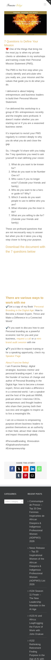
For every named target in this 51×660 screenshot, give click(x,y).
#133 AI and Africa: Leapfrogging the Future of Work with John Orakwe (36, 624)
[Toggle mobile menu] (45, 4)
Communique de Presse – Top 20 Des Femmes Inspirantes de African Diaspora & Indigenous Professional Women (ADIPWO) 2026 (36, 521)
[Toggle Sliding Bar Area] (48, 2)
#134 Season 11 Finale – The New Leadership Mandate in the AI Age (37, 600)
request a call (24, 338)
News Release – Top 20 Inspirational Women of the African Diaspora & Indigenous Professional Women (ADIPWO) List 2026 (37, 566)
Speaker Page (13, 356)
